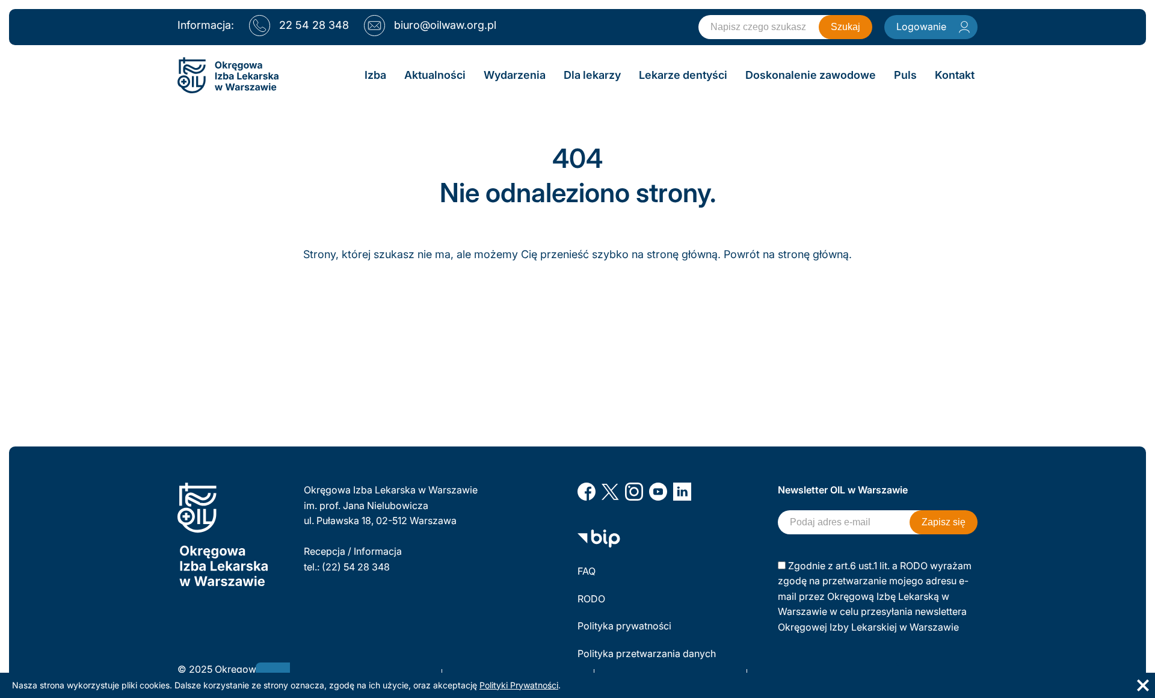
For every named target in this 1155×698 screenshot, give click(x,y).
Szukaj (845, 27)
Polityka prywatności (624, 626)
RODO (591, 599)
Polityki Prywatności (518, 685)
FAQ (587, 571)
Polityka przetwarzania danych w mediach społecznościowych (648, 661)
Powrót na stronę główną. (788, 254)
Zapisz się (944, 522)
